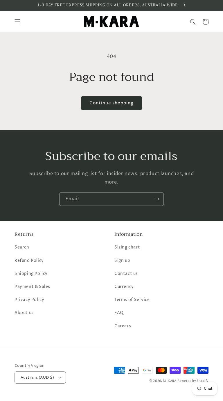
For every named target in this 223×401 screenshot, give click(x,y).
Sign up (122, 260)
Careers (122, 326)
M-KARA (169, 381)
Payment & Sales (32, 286)
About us (24, 312)
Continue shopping (111, 103)
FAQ (119, 312)
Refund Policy (29, 260)
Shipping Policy (31, 273)
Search (22, 247)
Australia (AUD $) (37, 377)
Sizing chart (127, 247)
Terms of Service (132, 299)
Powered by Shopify (192, 381)
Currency (124, 286)
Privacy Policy (29, 299)
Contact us (126, 273)
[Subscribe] (157, 199)
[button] (17, 21)
